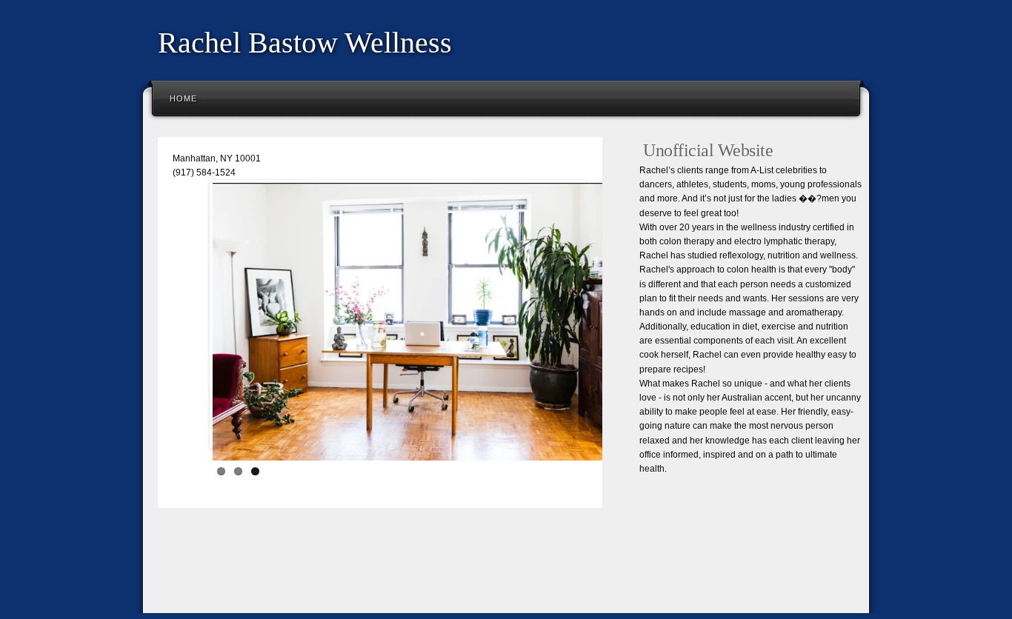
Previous (190, 317)
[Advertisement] (420, 571)
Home (183, 98)
